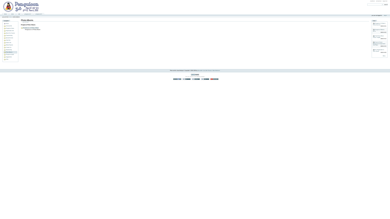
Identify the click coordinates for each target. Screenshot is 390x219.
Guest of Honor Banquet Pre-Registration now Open (379, 44)
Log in (385, 15)
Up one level (25, 22)
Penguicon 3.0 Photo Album (31, 27)
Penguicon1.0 (27, 14)
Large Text (385, 1)
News (12, 14)
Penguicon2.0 (39, 14)
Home (5, 14)
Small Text (372, 1)
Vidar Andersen (216, 70)
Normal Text (378, 1)
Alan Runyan (208, 70)
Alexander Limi (201, 70)
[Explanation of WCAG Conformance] (187, 79)
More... (384, 55)
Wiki (19, 14)
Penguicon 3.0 (21, 6)
